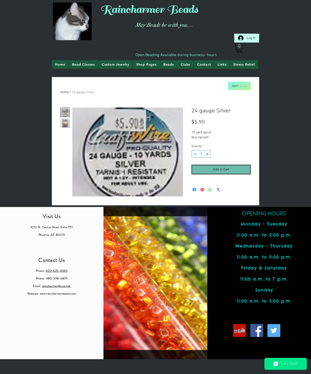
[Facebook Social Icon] (256, 330)
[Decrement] (194, 154)
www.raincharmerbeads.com (58, 293)
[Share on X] (218, 189)
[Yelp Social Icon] (239, 330)
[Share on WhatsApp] (210, 189)
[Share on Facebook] (194, 189)
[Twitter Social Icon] (273, 330)
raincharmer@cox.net (56, 286)
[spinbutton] (201, 154)
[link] (239, 48)
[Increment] (207, 154)
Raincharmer (132, 9)
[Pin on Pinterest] (202, 189)
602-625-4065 (56, 271)
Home (64, 92)
